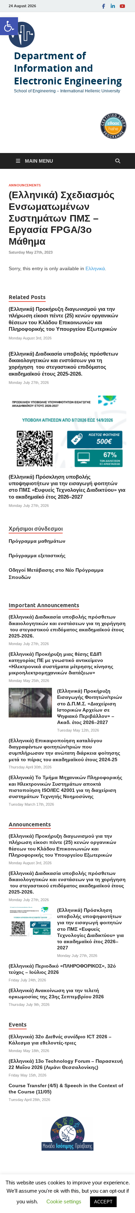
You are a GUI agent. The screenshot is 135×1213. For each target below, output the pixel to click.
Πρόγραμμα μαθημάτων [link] (37, 541)
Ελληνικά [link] (95, 268)
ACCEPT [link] (103, 1201)
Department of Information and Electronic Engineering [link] (68, 68)
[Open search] (117, 161)
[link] (9, 26)
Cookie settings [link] (63, 1201)
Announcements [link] (25, 185)
